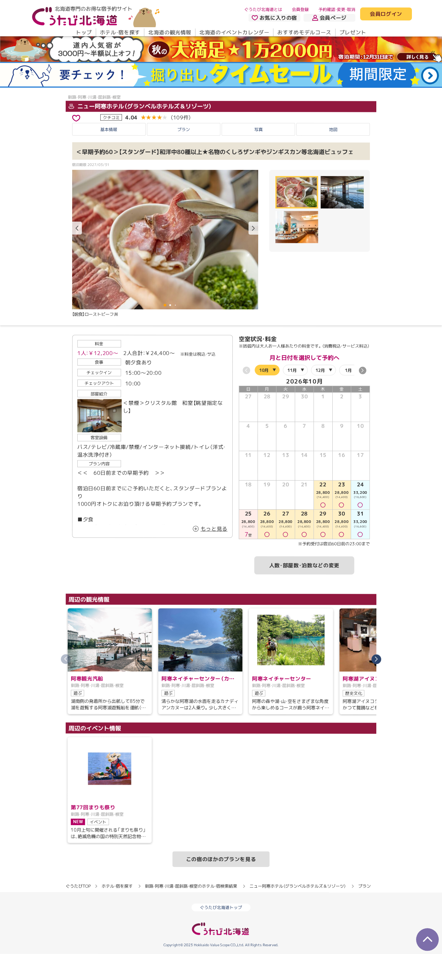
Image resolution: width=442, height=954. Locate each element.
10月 (264, 370)
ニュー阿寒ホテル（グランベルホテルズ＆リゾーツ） (144, 106)
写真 (258, 129)
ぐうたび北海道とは (263, 9)
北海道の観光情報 (169, 32)
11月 (292, 370)
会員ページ (333, 17)
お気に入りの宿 (278, 17)
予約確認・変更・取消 (336, 9)
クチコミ (111, 117)
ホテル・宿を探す (120, 32)
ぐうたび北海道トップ (221, 907)
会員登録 (300, 9)
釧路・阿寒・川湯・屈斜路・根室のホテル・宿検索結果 (191, 886)
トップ (84, 32)
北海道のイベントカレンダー (234, 32)
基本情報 (108, 129)
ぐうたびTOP (78, 886)
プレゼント (352, 32)
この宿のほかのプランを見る (221, 859)
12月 (320, 370)
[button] (253, 228)
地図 (333, 129)
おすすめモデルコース (304, 32)
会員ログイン (386, 14)
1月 (348, 370)
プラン (183, 129)
